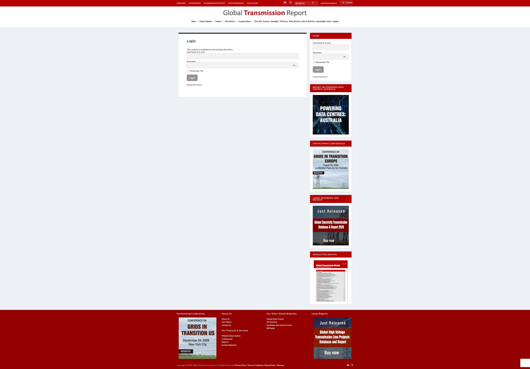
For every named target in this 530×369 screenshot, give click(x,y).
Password (191, 61)
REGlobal (271, 328)
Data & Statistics (308, 21)
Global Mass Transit (275, 319)
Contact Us (226, 325)
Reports (225, 342)
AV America (272, 322)
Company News (244, 21)
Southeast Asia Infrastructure (279, 325)
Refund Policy (270, 365)
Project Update (206, 21)
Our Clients (226, 322)
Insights (335, 21)
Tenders (218, 21)
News (193, 21)
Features (266, 21)
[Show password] (294, 65)
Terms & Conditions (255, 365)
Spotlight (274, 21)
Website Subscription (231, 336)
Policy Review (294, 21)
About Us (226, 319)
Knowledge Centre (323, 21)
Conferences (227, 339)
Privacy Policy (240, 365)
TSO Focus (283, 21)
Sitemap (280, 365)
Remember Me (196, 71)
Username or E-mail (196, 52)
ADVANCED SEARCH (329, 3)
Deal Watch (230, 21)
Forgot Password (194, 85)
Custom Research (229, 345)
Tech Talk (258, 21)
